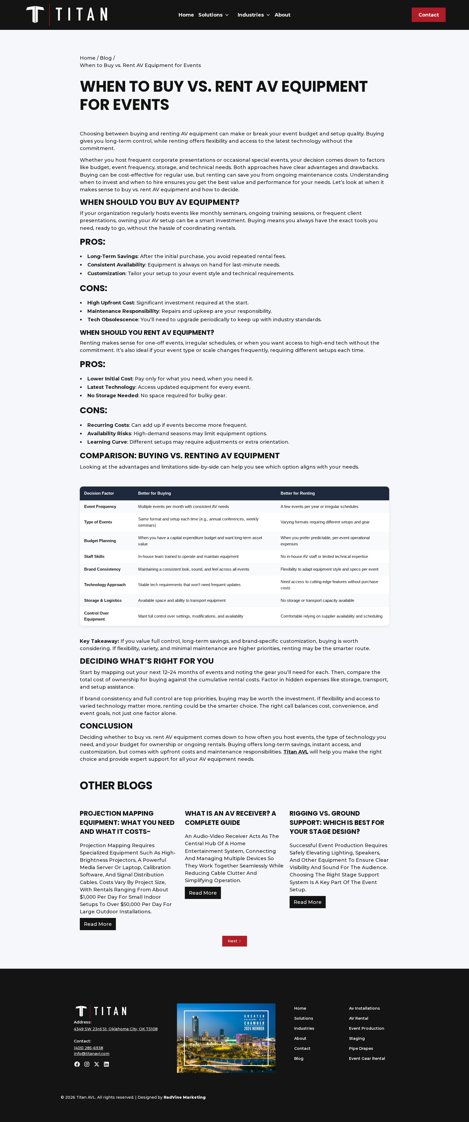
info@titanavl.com (91, 1053)
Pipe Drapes (361, 1048)
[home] (68, 15)
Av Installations (364, 1008)
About (282, 15)
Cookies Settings (391, 1097)
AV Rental (358, 1018)
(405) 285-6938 (88, 1047)
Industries (304, 1028)
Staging (357, 1038)
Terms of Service (351, 1097)
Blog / (107, 58)
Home (186, 15)
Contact (429, 15)
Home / (90, 58)
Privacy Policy (315, 1097)
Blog (298, 1058)
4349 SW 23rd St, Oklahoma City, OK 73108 (116, 1028)
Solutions (210, 15)
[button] (213, 15)
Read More (98, 924)
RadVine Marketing (185, 1097)
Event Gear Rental (367, 1058)
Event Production (366, 1028)
